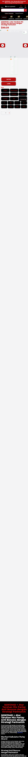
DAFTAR (9, 79)
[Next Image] (25, 45)
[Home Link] (10, 6)
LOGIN (8, 83)
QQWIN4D (20, 732)
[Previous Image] (2, 45)
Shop (2, 7)
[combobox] (12, 10)
